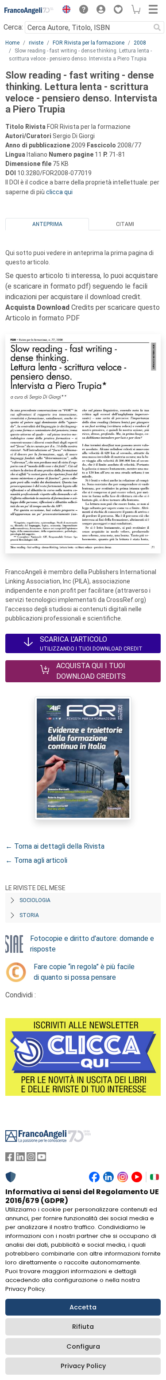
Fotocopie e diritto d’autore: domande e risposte (92, 943)
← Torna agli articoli (36, 860)
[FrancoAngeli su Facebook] (9, 1158)
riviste (36, 43)
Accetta (83, 1307)
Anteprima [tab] (47, 224)
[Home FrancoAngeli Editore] (29, 10)
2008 (140, 43)
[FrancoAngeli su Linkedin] (20, 1158)
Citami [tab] (125, 224)
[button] (64, 10)
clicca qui (59, 192)
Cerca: (13, 27)
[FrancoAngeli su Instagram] (31, 1158)
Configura (83, 1346)
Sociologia (34, 900)
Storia (29, 915)
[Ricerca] (157, 27)
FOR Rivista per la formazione (88, 43)
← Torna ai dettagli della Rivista (54, 846)
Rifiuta (83, 1326)
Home (12, 43)
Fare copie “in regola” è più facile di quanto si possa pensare (84, 972)
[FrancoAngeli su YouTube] (41, 1158)
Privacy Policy (83, 1365)
